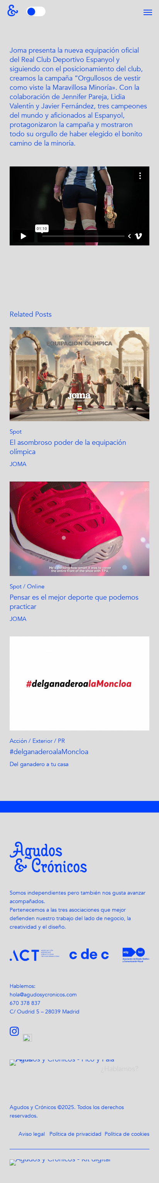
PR (61, 741)
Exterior (42, 741)
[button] (148, 12)
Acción (18, 741)
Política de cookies (127, 1134)
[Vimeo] (29, 1039)
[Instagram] (16, 1039)
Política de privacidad (75, 1134)
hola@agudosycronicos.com (43, 994)
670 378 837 (25, 1003)
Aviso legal (32, 1134)
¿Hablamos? (120, 1069)
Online (35, 586)
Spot (16, 431)
